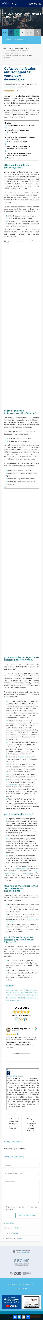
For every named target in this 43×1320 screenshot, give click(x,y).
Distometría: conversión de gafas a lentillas (15, 1123)
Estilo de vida (9, 1233)
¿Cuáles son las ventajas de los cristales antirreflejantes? (21, 138)
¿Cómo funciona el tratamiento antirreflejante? (18, 131)
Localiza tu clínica (20, 1288)
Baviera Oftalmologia (27, 84)
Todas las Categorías (15, 40)
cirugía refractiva (22, 868)
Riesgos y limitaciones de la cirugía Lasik (31, 1124)
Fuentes (11, 158)
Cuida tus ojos (9, 1228)
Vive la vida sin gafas (12, 1238)
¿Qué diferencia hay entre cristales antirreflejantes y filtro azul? (19, 154)
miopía (35, 871)
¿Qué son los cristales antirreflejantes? (21, 125)
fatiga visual (23, 757)
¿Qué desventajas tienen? (18, 142)
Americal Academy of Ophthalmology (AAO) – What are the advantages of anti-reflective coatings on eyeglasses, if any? (22, 992)
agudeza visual (12, 784)
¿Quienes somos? (26, 1284)
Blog (14, 4)
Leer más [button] (17, 1048)
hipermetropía (11, 873)
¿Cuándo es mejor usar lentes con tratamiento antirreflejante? (19, 147)
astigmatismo (27, 873)
